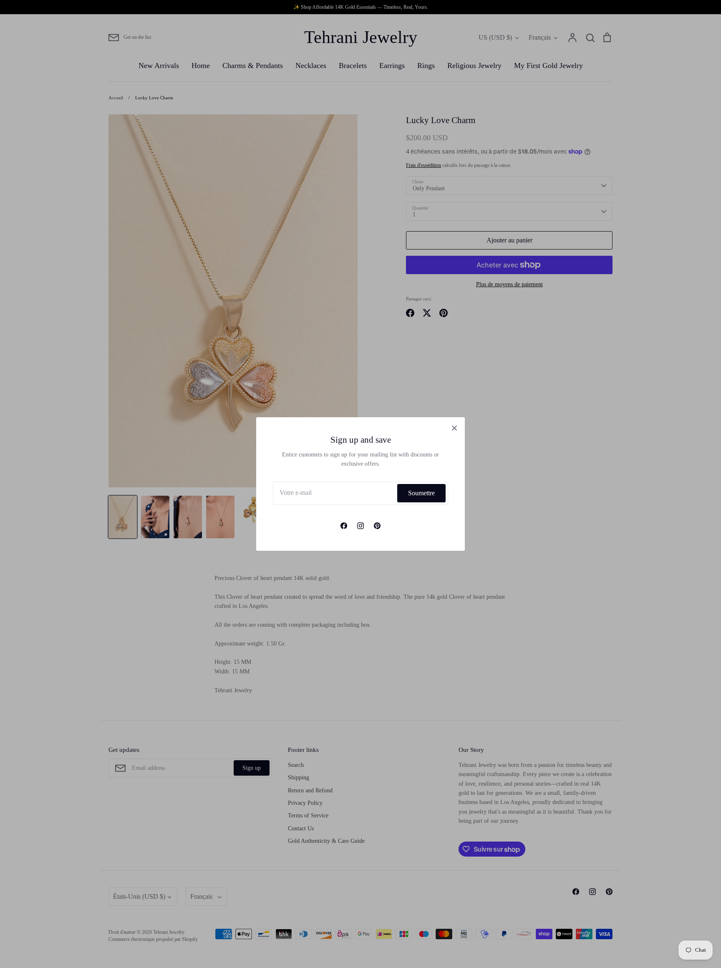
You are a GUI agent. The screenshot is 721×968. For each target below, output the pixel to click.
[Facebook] (343, 525)
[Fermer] (454, 427)
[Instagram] (360, 525)
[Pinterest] (377, 525)
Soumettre (421, 493)
